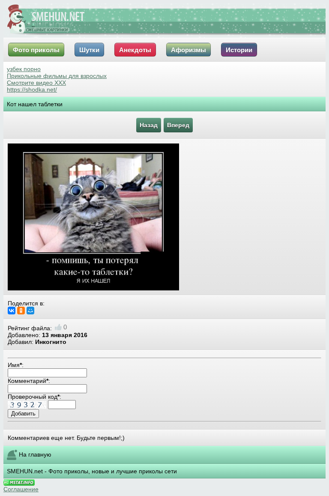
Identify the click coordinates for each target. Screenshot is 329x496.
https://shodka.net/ (32, 89)
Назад (149, 125)
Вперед (178, 125)
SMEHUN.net (25, 471)
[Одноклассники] (21, 310)
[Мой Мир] (30, 310)
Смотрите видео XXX (36, 82)
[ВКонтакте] (11, 310)
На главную (35, 454)
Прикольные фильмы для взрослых (57, 75)
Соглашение (21, 489)
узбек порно (24, 69)
